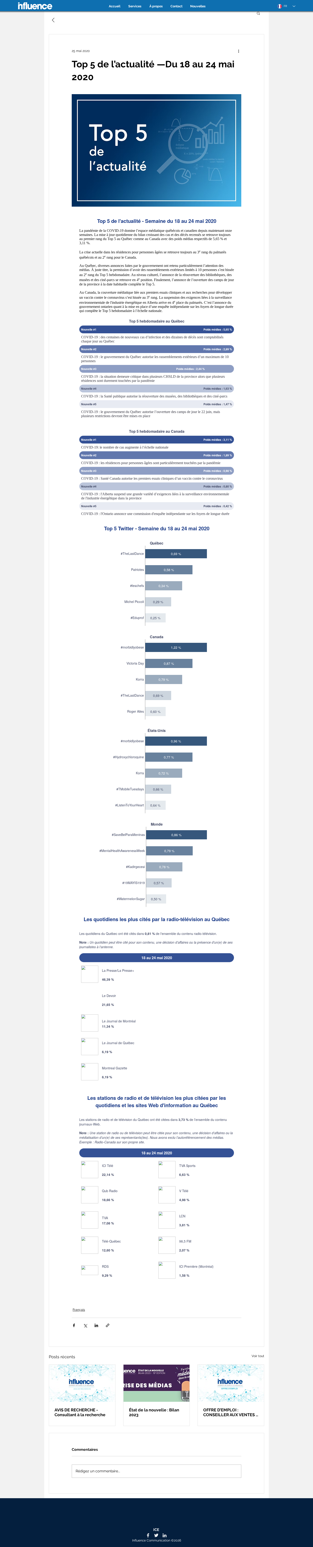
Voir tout (258, 1356)
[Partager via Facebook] (74, 1325)
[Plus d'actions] (238, 51)
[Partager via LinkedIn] (96, 1325)
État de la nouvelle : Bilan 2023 (154, 1412)
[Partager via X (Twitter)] (85, 1325)
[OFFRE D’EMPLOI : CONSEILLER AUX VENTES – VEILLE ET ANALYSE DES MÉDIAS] (231, 1383)
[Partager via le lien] (107, 1325)
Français (79, 1310)
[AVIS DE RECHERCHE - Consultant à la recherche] (82, 1383)
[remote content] (156, 748)
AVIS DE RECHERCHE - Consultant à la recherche (80, 1412)
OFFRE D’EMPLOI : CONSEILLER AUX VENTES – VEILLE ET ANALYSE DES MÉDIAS (230, 1412)
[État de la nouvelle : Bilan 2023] (157, 1383)
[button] (258, 13)
